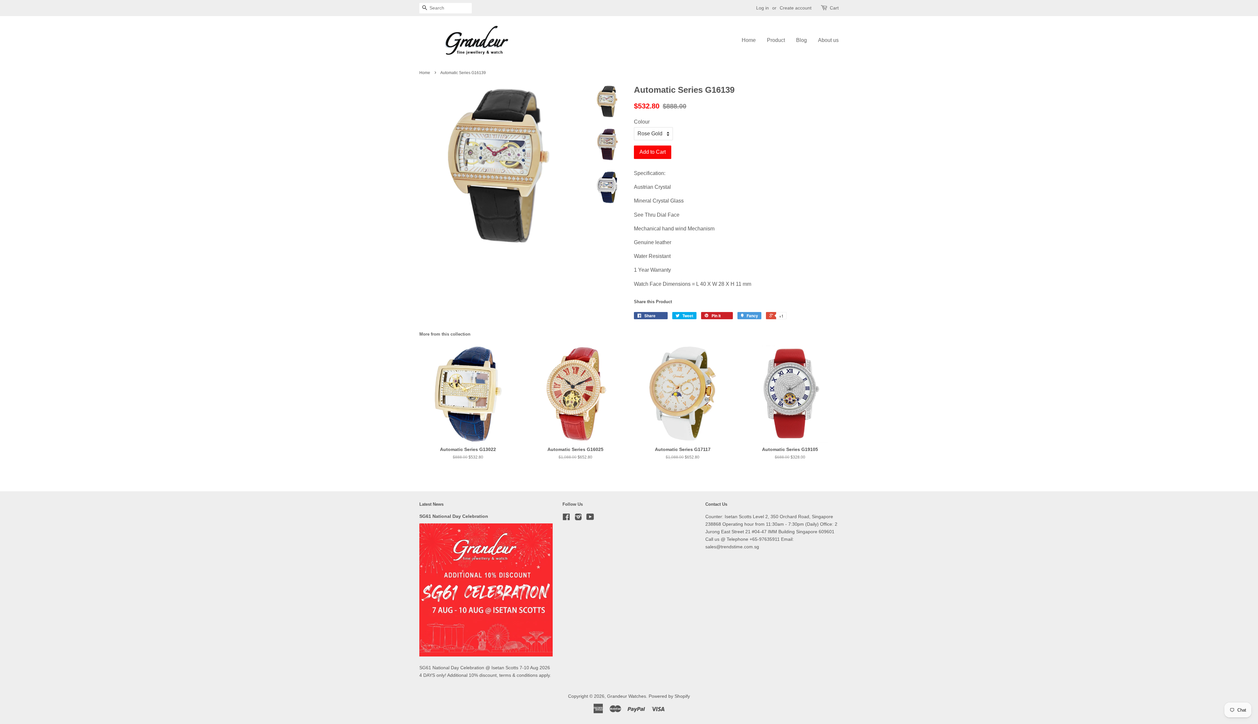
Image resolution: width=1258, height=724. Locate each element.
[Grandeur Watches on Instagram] (578, 518)
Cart (834, 7)
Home (749, 40)
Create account (795, 7)
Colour (642, 122)
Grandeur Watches (626, 696)
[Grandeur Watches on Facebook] (566, 518)
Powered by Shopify (669, 696)
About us (828, 40)
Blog (801, 40)
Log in (762, 7)
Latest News (431, 504)
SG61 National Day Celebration (453, 516)
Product (776, 40)
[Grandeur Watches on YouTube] (590, 518)
